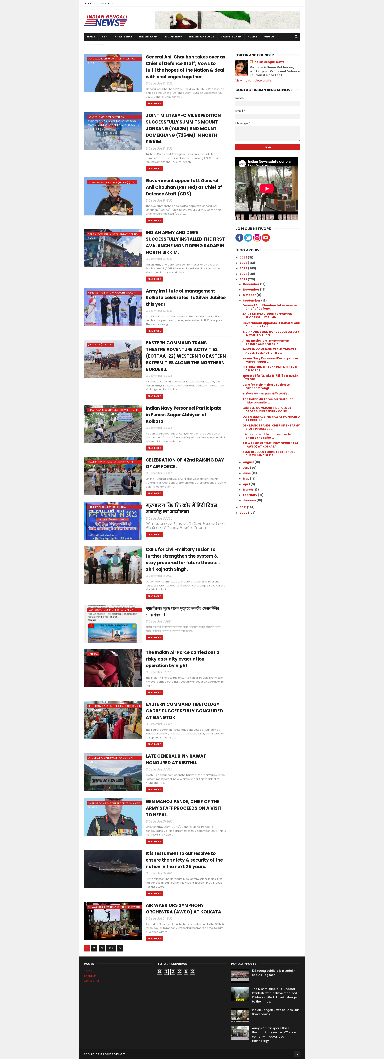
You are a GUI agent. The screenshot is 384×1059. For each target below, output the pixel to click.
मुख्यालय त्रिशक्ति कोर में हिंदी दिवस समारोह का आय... (270, 377)
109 (111, 948)
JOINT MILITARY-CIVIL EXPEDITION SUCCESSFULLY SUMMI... (267, 316)
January (250, 500)
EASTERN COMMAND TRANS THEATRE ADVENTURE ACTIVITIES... (269, 351)
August (249, 462)
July (246, 468)
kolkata (93, 654)
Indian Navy (173, 36)
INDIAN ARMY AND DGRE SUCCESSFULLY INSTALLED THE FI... (270, 333)
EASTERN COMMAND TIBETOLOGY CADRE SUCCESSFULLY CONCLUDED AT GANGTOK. (184, 711)
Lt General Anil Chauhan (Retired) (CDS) (111, 182)
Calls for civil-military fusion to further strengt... (266, 386)
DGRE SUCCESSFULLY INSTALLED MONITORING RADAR (113, 234)
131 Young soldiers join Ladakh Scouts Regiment (273, 973)
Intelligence (123, 36)
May (246, 479)
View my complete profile (253, 80)
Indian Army (148, 36)
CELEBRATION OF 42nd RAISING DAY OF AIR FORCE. (111, 462)
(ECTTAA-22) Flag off (100, 344)
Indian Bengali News (269, 62)
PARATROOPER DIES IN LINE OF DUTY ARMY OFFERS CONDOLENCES (110, 610)
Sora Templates (115, 1054)
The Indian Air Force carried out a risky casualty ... (267, 400)
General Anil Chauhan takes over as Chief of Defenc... (269, 307)
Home (91, 36)
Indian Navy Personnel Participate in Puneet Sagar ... (270, 360)
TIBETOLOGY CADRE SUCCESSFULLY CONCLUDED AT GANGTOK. (114, 706)
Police (253, 36)
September (252, 301)
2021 (243, 507)
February (250, 495)
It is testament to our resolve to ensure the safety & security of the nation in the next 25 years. (184, 860)
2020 (244, 513)
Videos (269, 36)
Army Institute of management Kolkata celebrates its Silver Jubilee (111, 293)
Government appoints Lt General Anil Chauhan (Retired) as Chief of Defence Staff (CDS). (184, 187)
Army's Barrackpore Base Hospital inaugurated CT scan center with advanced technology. (274, 1034)
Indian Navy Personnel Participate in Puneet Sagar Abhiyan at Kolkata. (114, 410)
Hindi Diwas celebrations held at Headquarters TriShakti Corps (107, 507)
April (247, 484)
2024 (244, 268)
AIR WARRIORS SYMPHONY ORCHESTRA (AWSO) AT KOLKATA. (114, 907)
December (251, 284)
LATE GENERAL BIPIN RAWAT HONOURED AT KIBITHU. (110, 758)
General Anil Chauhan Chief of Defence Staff (111, 59)
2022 (244, 279)
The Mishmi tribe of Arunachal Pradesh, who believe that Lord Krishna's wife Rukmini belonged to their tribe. (275, 995)
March (248, 490)
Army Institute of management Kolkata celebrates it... (266, 342)
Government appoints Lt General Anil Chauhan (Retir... (271, 324)
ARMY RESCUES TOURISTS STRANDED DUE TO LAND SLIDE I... (269, 453)
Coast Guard (231, 36)
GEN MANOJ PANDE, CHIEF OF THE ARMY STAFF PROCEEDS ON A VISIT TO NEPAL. (184, 808)
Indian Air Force (201, 36)
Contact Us (105, 3)
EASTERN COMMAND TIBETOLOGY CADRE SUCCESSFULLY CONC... (267, 409)
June (247, 473)
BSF (104, 36)
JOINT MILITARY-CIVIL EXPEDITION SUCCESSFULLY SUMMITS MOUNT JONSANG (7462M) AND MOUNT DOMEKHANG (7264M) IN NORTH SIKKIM (113, 117)
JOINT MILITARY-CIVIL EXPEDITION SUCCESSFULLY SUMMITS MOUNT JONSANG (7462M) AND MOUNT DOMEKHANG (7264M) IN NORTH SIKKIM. (183, 128)
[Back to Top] (297, 1054)
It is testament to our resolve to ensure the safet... (266, 436)
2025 (244, 263)
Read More (154, 103)
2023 (244, 274)
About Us (89, 3)
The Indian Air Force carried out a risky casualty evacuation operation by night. (182, 659)
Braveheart (96, 44)
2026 (244, 257)
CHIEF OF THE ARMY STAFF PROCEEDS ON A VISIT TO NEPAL (114, 803)
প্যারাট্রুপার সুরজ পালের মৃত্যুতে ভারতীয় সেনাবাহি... (265, 393)
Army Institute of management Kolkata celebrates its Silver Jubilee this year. (186, 297)
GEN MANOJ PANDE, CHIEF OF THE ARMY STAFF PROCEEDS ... (271, 427)
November (251, 290)
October (250, 295)
